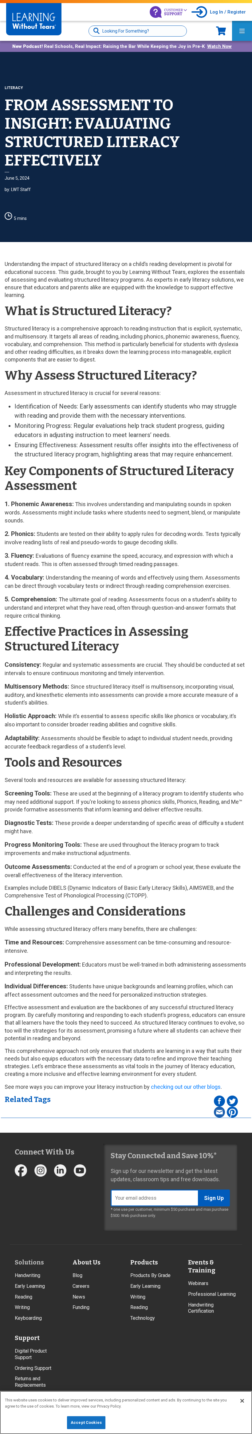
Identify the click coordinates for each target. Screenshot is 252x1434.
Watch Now (219, 46)
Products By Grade (150, 1275)
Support (27, 1338)
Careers (81, 1286)
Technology (142, 1318)
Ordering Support (33, 1368)
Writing (22, 1307)
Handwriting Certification (201, 1308)
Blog (77, 1275)
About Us (86, 1262)
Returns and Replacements (30, 1382)
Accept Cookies (86, 1422)
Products (144, 1262)
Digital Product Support (31, 1354)
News (79, 1297)
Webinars (198, 1283)
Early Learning (30, 1286)
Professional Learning (212, 1294)
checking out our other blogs (186, 1087)
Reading (23, 1297)
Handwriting (27, 1275)
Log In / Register (228, 12)
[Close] (242, 1401)
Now (221, 31)
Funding (81, 1307)
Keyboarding (28, 1318)
